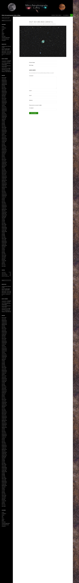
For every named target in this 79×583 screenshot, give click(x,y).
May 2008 (3, 234)
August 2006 (4, 257)
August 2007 (4, 246)
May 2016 (3, 167)
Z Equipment (4, 40)
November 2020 (4, 116)
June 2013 (3, 188)
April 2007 (3, 252)
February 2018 (4, 146)
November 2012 (4, 195)
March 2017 (3, 398)
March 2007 (3, 253)
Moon (3, 517)
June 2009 (3, 220)
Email (30, 95)
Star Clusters (4, 36)
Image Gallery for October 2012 (50, 24)
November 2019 (4, 131)
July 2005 (3, 262)
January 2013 (4, 192)
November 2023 (4, 92)
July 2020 (3, 120)
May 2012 (3, 199)
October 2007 (4, 484)
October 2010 (4, 213)
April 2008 (3, 235)
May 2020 (3, 123)
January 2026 (4, 78)
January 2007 (4, 256)
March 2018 (3, 145)
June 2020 (3, 121)
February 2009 (4, 224)
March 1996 (3, 264)
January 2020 (4, 128)
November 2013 (4, 184)
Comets (3, 26)
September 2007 (4, 245)
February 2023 (4, 98)
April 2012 (3, 441)
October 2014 (4, 178)
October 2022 (4, 103)
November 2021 (4, 109)
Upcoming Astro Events (5, 524)
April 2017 (3, 156)
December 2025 (4, 80)
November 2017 (4, 151)
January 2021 (4, 113)
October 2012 (4, 196)
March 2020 (3, 126)
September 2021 (4, 110)
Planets (3, 34)
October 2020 (4, 117)
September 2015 (4, 171)
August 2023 (4, 95)
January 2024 (4, 330)
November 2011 (4, 206)
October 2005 (4, 260)
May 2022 (3, 105)
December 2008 (4, 227)
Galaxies (3, 29)
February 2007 (4, 255)
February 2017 (4, 159)
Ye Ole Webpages (66, 15)
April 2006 (3, 259)
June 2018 (3, 142)
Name (30, 90)
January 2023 (4, 99)
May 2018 (3, 144)
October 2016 (4, 163)
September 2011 (4, 209)
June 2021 (3, 112)
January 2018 (4, 148)
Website (31, 100)
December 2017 (4, 149)
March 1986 (3, 266)
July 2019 (3, 134)
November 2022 (4, 102)
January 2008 (4, 239)
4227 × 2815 (40, 24)
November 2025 (4, 81)
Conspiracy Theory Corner (56, 15)
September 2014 (4, 180)
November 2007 (4, 242)
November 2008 (4, 228)
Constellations (4, 27)
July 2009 (3, 219)
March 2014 (3, 181)
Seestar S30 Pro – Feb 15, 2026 (6, 52)
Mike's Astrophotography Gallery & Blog (11, 15)
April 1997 (3, 263)
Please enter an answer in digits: (35, 105)
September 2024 (4, 84)
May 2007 (3, 491)
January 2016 (4, 170)
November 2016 (4, 162)
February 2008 (4, 238)
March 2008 (3, 237)
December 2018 (4, 138)
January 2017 (4, 160)
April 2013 (3, 189)
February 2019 (4, 135)
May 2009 (3, 221)
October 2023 (4, 94)
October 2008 (4, 230)
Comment (31, 75)
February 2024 (4, 88)
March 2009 (3, 223)
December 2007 (4, 241)
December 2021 (4, 348)
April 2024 (3, 85)
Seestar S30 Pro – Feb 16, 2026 (6, 51)
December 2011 (4, 205)
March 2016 (3, 169)
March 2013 (3, 191)
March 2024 (3, 87)
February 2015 (4, 173)
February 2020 (4, 127)
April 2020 (3, 124)
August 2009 (4, 217)
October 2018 (4, 141)
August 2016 (4, 166)
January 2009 (4, 466)
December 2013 (4, 423)
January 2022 (4, 106)
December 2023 (4, 91)
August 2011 (4, 210)
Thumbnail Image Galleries (6, 37)
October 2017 (4, 152)
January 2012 (4, 203)
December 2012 (4, 194)
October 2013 (4, 185)
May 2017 (3, 155)
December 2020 (4, 355)
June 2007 (3, 249)
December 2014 (4, 416)
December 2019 (4, 130)
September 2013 (4, 187)
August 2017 (4, 153)
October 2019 (4, 373)
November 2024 (4, 83)
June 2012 (3, 198)
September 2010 (4, 214)
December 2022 (4, 101)
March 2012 (3, 202)
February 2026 (4, 77)
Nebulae (3, 33)
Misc (2, 30)
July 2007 (3, 248)
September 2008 (4, 231)
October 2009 (4, 216)
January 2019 (4, 137)
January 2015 (4, 174)
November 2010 (4, 212)
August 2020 (4, 119)
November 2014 (4, 177)
